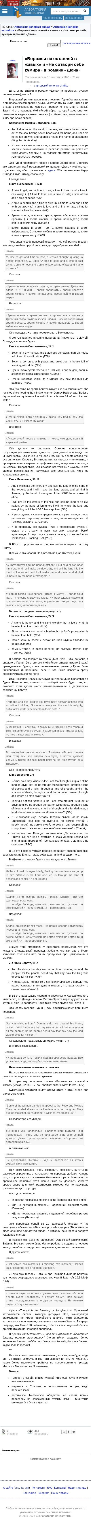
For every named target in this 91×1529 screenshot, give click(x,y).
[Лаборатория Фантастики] (18, 12)
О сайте (8, 1487)
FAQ (49, 1487)
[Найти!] (85, 11)
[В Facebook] (68, 1432)
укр (27, 1487)
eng (17, 1487)
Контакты (60, 1487)
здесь (51, 170)
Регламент (38, 1487)
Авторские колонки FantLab (32, 26)
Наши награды (77, 1487)
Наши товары (59, 1493)
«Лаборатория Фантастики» (53, 1516)
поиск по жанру (52, 17)
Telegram (43, 1493)
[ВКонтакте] (63, 1432)
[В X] (74, 1432)
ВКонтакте (29, 1493)
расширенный (74, 17)
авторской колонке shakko (52, 85)
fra (22, 1487)
